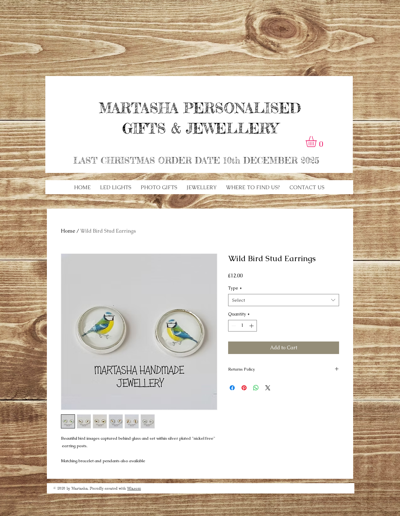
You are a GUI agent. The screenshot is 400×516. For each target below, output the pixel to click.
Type (235, 288)
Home (68, 231)
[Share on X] (268, 388)
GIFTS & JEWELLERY (200, 128)
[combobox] (283, 300)
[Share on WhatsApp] (256, 388)
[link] (317, 141)
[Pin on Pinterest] (244, 388)
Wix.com (134, 488)
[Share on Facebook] (232, 388)
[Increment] (252, 325)
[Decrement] (233, 325)
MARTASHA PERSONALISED (200, 108)
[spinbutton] (242, 325)
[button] (115, 187)
